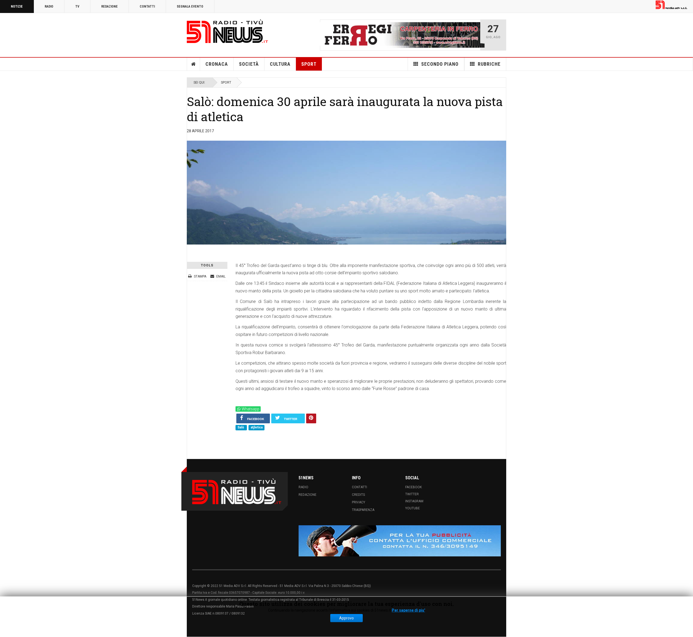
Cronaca (216, 64)
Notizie (17, 6)
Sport (308, 64)
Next (474, 35)
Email (220, 276)
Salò (241, 427)
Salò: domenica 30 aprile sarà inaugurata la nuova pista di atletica (345, 108)
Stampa (200, 276)
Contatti (147, 6)
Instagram (414, 501)
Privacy (358, 502)
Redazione (109, 6)
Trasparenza (363, 509)
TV (77, 6)
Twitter (412, 494)
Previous (325, 35)
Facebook (413, 487)
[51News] (227, 31)
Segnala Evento (190, 6)
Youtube (412, 508)
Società (249, 64)
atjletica (257, 427)
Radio (49, 6)
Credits (358, 494)
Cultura (280, 64)
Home (193, 64)
